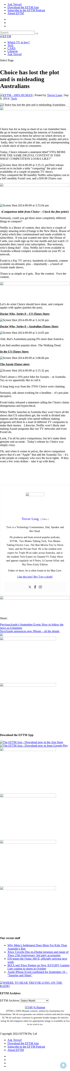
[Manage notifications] (63, 1065)
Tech (10, 45)
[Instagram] (40, 587)
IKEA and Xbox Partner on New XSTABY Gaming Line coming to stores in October (38, 967)
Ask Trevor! (14, 4)
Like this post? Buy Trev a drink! (35, 576)
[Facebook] (35, 587)
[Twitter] (30, 587)
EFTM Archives (9, 1000)
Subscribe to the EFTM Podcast (26, 10)
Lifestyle (12, 51)
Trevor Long (54, 95)
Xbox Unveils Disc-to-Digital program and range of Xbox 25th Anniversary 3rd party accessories (38, 953)
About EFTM (15, 13)
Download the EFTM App (23, 7)
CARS (11, 48)
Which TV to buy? (18, 42)
